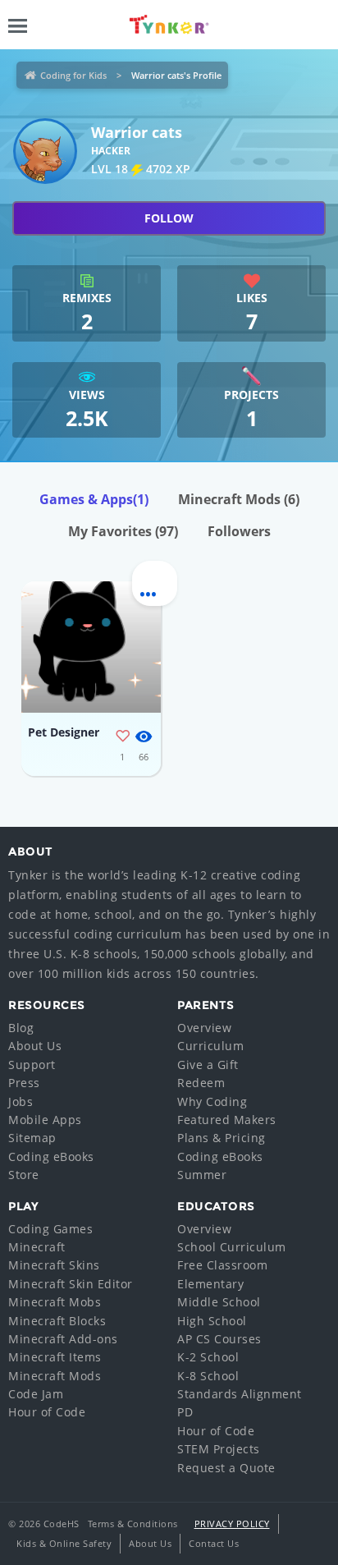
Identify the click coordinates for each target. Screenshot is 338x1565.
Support (32, 1064)
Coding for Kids (73, 75)
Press (24, 1082)
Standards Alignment (239, 1394)
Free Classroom (222, 1265)
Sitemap (32, 1137)
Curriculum (210, 1045)
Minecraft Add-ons (63, 1339)
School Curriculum (231, 1247)
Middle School (219, 1302)
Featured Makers (226, 1119)
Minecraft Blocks (57, 1321)
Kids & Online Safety (64, 1543)
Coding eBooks (51, 1156)
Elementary (210, 1284)
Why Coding (212, 1101)
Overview (204, 1027)
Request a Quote (226, 1468)
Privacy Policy (232, 1523)
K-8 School (208, 1376)
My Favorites (123, 531)
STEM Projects (218, 1449)
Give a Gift (208, 1064)
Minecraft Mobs (54, 1302)
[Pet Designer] (91, 647)
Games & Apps (93, 499)
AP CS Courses (219, 1339)
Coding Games (50, 1229)
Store (23, 1174)
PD (185, 1412)
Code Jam (35, 1394)
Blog (21, 1027)
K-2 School (208, 1357)
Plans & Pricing (221, 1137)
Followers (239, 531)
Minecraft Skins (54, 1265)
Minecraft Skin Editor (70, 1284)
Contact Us (214, 1543)
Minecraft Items (55, 1357)
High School (212, 1321)
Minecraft (37, 1247)
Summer (201, 1174)
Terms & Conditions (133, 1523)
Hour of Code (46, 1412)
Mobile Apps (45, 1119)
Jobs (20, 1101)
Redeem (201, 1082)
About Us (35, 1045)
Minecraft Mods (238, 499)
